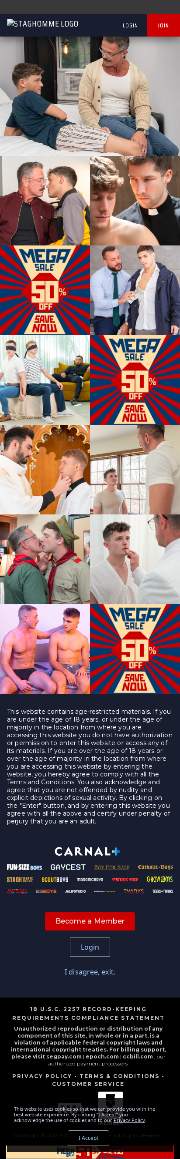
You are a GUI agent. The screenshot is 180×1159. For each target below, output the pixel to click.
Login (130, 25)
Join (163, 25)
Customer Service (88, 1084)
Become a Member (90, 921)
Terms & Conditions (119, 1076)
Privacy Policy (42, 1076)
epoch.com (102, 1056)
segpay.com (64, 1056)
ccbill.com (138, 1056)
